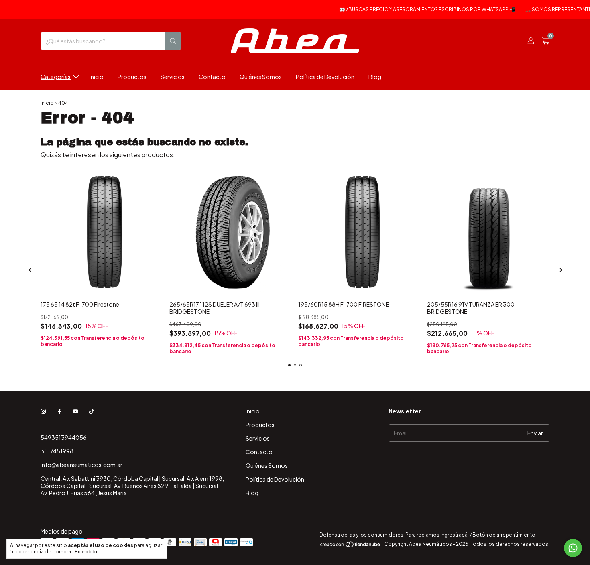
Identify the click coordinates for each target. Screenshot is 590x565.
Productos (132, 76)
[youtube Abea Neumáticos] (75, 411)
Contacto (212, 76)
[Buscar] (173, 41)
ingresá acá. (454, 535)
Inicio (97, 76)
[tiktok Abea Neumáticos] (91, 411)
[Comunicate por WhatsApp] (573, 548)
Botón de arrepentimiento (503, 535)
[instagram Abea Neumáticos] (43, 411)
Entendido (86, 552)
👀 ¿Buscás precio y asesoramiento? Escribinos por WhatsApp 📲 (421, 9)
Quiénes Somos (261, 76)
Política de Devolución (325, 76)
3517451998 (57, 451)
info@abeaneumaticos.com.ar (81, 464)
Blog (374, 76)
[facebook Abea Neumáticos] (59, 411)
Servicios (173, 76)
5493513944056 (64, 437)
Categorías (56, 76)
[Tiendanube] (350, 546)
